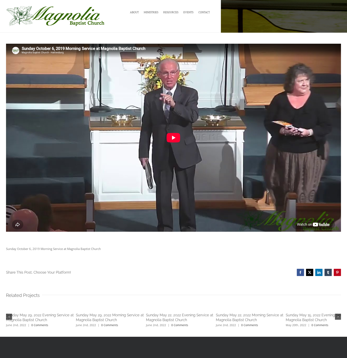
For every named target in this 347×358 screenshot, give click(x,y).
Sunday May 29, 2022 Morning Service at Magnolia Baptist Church (173, 315)
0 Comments (39, 320)
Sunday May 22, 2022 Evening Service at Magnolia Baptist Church (284, 315)
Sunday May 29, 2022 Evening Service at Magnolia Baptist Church (61, 315)
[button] (9, 314)
